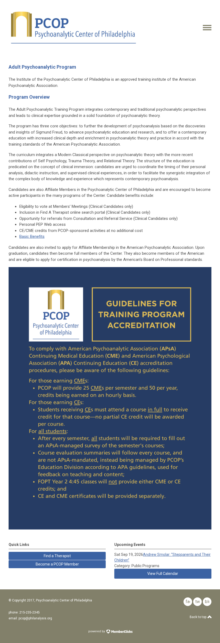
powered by (97, 631)
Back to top (198, 617)
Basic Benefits (32, 236)
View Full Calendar (162, 573)
